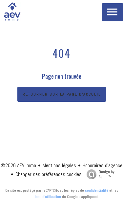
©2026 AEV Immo (18, 165)
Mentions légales (59, 165)
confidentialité (96, 190)
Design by (106, 174)
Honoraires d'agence (102, 165)
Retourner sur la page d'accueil (62, 94)
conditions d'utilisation (43, 196)
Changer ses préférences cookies (48, 174)
